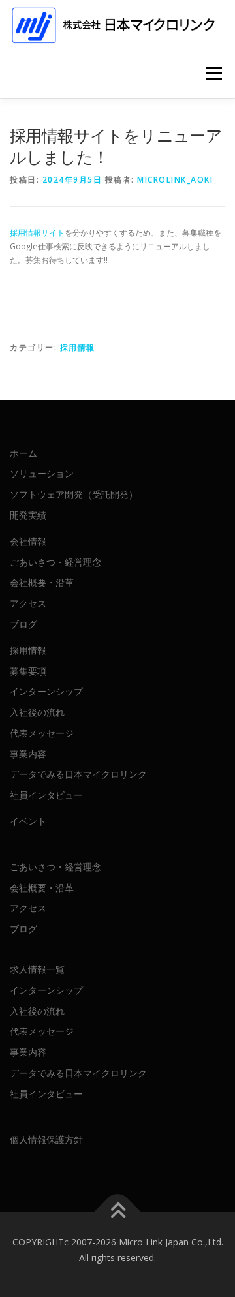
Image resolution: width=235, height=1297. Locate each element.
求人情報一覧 (37, 969)
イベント (28, 821)
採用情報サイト (37, 232)
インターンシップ (46, 691)
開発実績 (28, 515)
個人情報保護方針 (46, 1139)
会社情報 (28, 541)
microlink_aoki (175, 179)
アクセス (28, 603)
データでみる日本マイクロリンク (78, 774)
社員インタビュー (46, 795)
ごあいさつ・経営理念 (55, 562)
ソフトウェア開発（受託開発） (74, 494)
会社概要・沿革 (42, 582)
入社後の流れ (37, 712)
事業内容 (28, 754)
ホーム (23, 453)
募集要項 (28, 671)
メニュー (213, 73)
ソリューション (42, 473)
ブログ (23, 624)
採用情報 (77, 347)
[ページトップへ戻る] (118, 1212)
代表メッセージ (42, 733)
